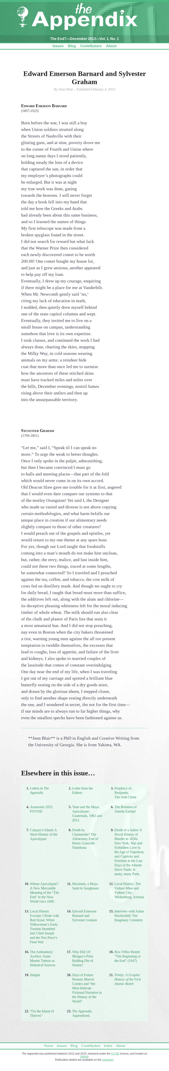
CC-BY (115, 1053)
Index (108, 1046)
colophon (107, 1059)
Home (48, 1046)
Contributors (91, 46)
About (111, 46)
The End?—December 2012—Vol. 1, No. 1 (84, 39)
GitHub (84, 1056)
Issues (58, 46)
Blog (72, 46)
